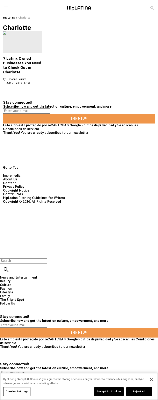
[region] (79, 386)
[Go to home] (79, 150)
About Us (10, 179)
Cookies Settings (17, 391)
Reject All (139, 391)
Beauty (5, 281)
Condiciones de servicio (21, 129)
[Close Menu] (4, 253)
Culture (5, 285)
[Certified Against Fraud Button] (18, 205)
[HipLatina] (79, 8)
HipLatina (9, 17)
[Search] (152, 8)
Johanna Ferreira (16, 79)
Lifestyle (6, 292)
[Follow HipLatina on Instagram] (24, 307)
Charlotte (24, 17)
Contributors (13, 194)
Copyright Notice (16, 190)
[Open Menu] (5, 8)
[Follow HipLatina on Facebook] (5, 307)
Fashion (6, 289)
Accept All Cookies (108, 391)
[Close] (151, 379)
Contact (9, 183)
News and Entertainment (18, 277)
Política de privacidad (97, 125)
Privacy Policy (13, 187)
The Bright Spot (12, 300)
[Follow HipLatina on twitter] (15, 307)
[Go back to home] (65, 218)
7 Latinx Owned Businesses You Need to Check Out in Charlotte (22, 65)
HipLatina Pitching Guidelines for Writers (34, 198)
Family (5, 296)
